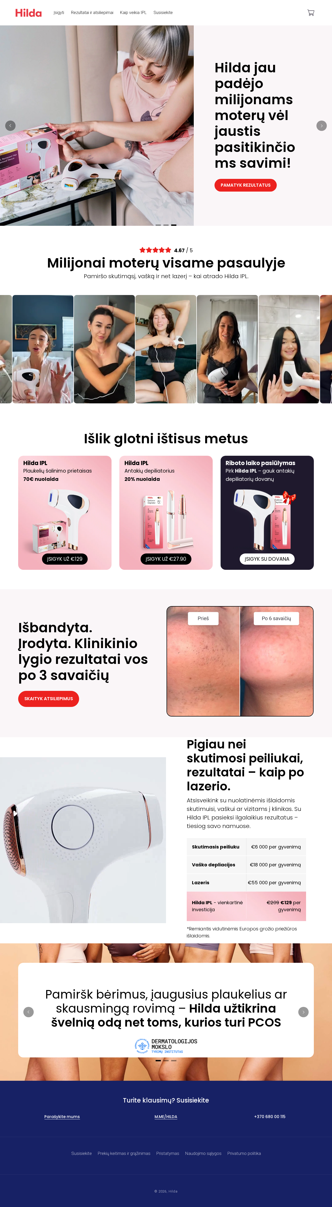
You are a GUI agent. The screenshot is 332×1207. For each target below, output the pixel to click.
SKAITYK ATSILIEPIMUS (48, 699)
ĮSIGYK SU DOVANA (267, 559)
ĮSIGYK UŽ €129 (64, 559)
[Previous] (10, 126)
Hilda (173, 1191)
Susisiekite (81, 1153)
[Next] (321, 126)
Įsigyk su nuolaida (243, 182)
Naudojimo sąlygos (203, 1153)
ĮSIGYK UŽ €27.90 (166, 559)
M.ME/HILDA (166, 1116)
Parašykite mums (62, 1116)
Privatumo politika (244, 1153)
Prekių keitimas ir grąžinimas (124, 1153)
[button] (311, 13)
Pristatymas (167, 1153)
